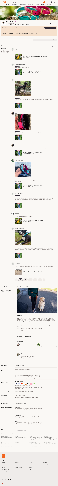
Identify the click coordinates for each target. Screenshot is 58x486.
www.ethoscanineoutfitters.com (27, 321)
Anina (16, 263)
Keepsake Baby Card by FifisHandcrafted (5, 444)
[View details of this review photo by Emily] (23, 169)
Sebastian (17, 213)
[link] (16, 279)
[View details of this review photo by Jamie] (23, 122)
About (9, 39)
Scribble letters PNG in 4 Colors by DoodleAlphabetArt (36, 444)
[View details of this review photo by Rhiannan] (23, 237)
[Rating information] (7, 24)
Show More (29, 448)
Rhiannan (16, 228)
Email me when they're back (50, 27)
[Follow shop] (54, 23)
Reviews (3, 39)
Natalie (16, 79)
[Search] (43, 2)
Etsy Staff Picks (14, 4)
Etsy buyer (17, 64)
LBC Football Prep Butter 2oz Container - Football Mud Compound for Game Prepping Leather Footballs (50, 438)
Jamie (16, 113)
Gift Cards (49, 4)
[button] (50, 23)
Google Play (14, 477)
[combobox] (24, 2)
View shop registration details (21, 430)
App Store (5, 477)
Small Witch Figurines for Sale (6, 437)
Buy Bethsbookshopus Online (20, 437)
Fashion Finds (30, 4)
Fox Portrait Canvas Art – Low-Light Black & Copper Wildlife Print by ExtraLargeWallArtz (36, 438)
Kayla (16, 193)
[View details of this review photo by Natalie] (23, 88)
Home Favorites (23, 4)
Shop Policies (15, 39)
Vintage (37, 4)
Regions (54, 483)
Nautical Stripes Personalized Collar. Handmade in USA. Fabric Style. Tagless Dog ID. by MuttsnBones (50, 444)
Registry (42, 4)
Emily (16, 160)
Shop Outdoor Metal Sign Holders (21, 443)
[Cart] (54, 2)
